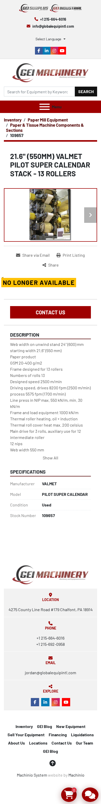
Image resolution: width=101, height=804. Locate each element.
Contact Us (50, 312)
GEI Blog (44, 726)
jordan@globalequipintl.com (50, 672)
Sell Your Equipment (26, 734)
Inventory (24, 726)
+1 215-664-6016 (53, 19)
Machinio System (32, 774)
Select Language (48, 39)
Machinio (76, 774)
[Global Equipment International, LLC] (50, 574)
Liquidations (82, 734)
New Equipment (70, 726)
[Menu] (44, 107)
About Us (16, 742)
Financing (58, 734)
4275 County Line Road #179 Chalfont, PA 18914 (51, 609)
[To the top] (52, 763)
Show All (50, 457)
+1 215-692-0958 (50, 644)
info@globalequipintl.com (53, 26)
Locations (38, 742)
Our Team (84, 742)
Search (86, 91)
